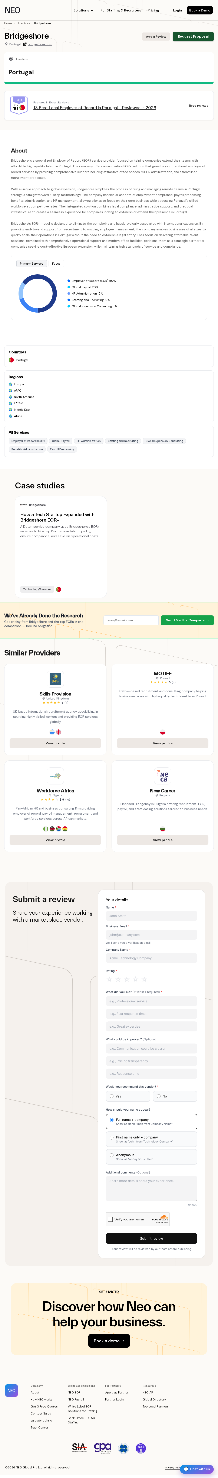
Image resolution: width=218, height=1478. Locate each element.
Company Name (118, 949)
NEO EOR (74, 1392)
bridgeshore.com (40, 44)
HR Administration (89, 441)
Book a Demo (199, 10)
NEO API (148, 1392)
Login (177, 10)
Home (8, 23)
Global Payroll (61, 441)
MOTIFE (163, 673)
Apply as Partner (116, 1392)
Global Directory (154, 1399)
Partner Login (114, 1399)
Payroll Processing (62, 449)
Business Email (117, 926)
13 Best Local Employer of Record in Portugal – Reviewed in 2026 (94, 107)
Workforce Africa (55, 790)
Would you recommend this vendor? (132, 1086)
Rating (111, 971)
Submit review (151, 1238)
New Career (162, 790)
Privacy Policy (173, 1467)
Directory (23, 23)
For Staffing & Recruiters (120, 10)
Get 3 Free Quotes (44, 1406)
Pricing (153, 10)
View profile (55, 743)
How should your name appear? (128, 1109)
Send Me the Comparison (187, 620)
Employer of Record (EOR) (28, 441)
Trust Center (39, 1427)
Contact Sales (41, 1413)
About (35, 1392)
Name (111, 907)
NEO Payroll (76, 1399)
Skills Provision (55, 693)
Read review (198, 105)
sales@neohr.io (41, 1420)
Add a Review (156, 36)
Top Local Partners (156, 1406)
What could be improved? (131, 1039)
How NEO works (41, 1399)
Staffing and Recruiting (123, 441)
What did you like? (134, 992)
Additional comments (128, 1172)
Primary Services (31, 263)
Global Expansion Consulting (164, 441)
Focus (56, 263)
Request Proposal (193, 36)
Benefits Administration (27, 449)
